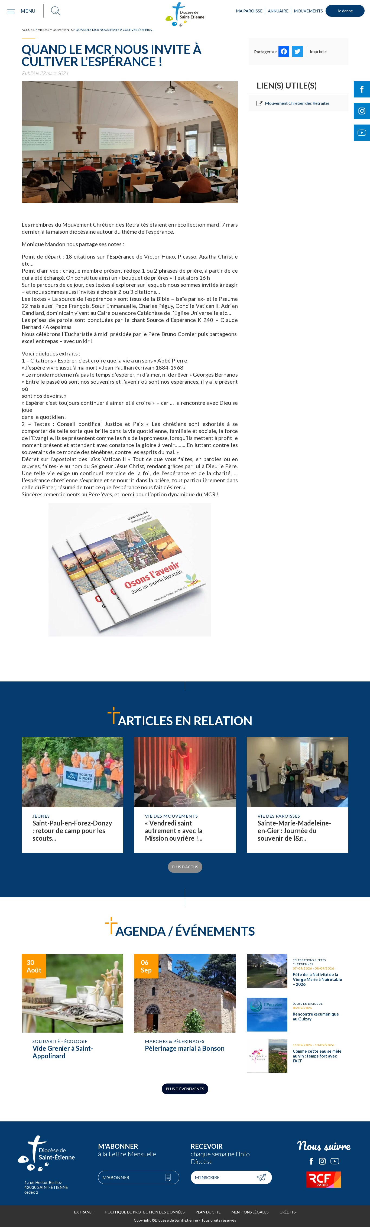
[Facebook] (283, 51)
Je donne (345, 10)
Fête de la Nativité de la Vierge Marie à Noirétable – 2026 (297, 972)
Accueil (28, 30)
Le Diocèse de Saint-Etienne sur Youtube (335, 1161)
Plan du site (208, 1212)
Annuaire (278, 10)
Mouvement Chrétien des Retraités (297, 103)
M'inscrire (207, 1177)
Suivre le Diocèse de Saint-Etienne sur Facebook (362, 89)
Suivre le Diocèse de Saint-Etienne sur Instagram (362, 111)
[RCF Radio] (324, 1179)
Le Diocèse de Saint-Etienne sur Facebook (311, 1161)
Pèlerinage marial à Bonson (185, 1013)
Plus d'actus (185, 866)
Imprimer (318, 51)
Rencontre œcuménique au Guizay (297, 1015)
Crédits (288, 1212)
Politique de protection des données (145, 1212)
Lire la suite (72, 795)
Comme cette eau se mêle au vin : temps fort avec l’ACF (297, 1056)
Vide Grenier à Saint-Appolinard (72, 1013)
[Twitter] (297, 51)
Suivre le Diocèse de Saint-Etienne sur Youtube (362, 133)
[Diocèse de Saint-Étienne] (185, 14)
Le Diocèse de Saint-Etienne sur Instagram (322, 1161)
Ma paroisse (249, 10)
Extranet (84, 1212)
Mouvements (308, 10)
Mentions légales (250, 1212)
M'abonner (115, 1177)
